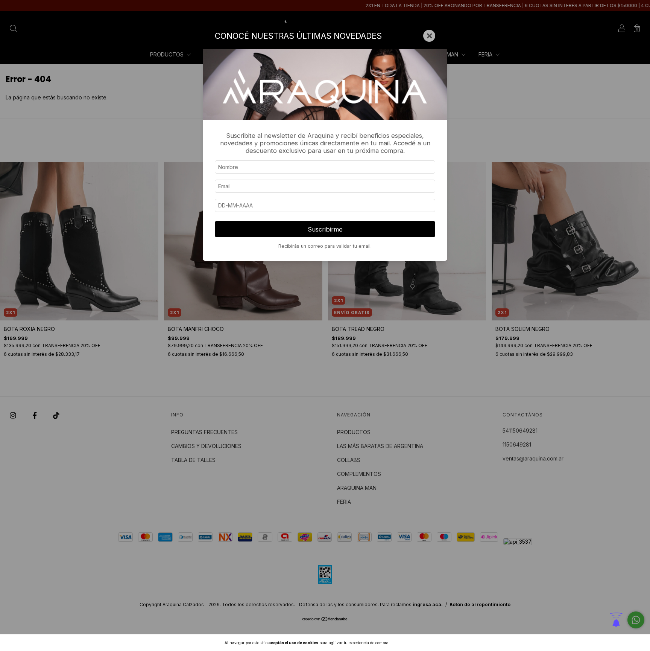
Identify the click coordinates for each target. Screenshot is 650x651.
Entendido (410, 643)
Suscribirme (325, 229)
